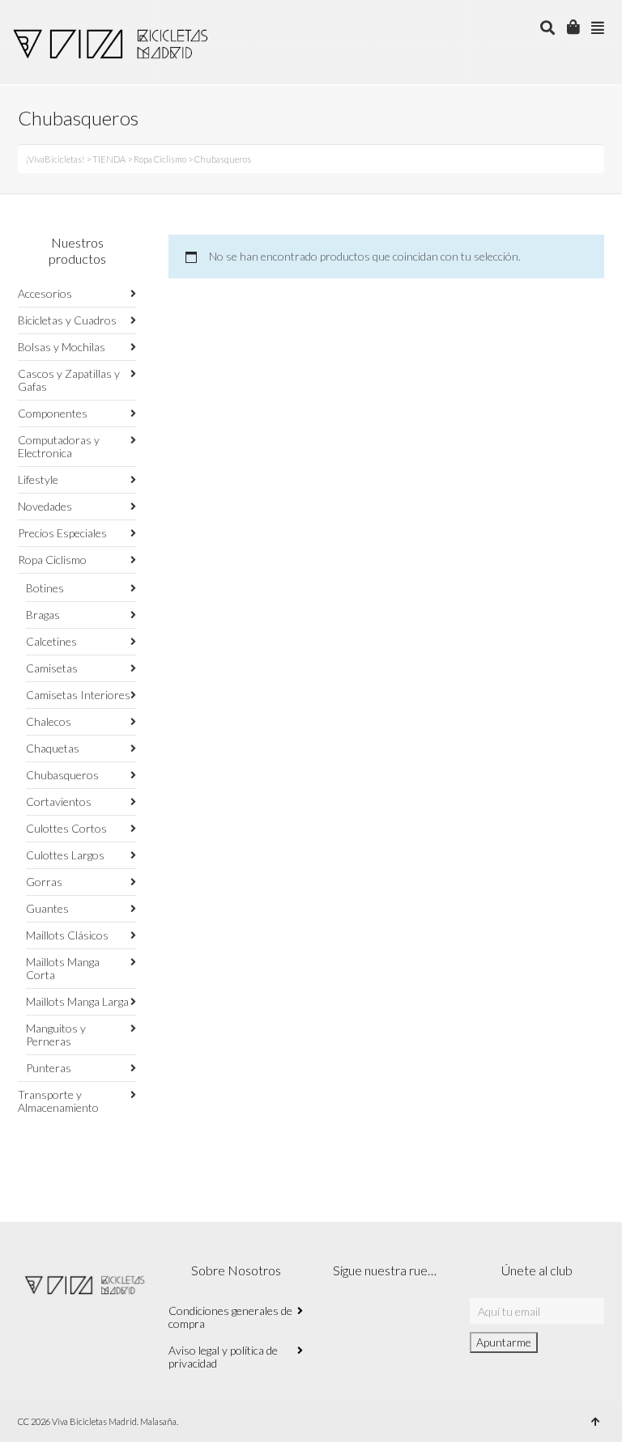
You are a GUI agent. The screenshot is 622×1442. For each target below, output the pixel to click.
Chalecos (48, 721)
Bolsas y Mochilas (61, 347)
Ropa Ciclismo (160, 159)
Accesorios (45, 293)
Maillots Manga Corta (63, 968)
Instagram (332, 1319)
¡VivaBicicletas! (55, 159)
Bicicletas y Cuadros (67, 320)
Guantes (47, 908)
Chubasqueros (62, 775)
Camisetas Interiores (78, 695)
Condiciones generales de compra (230, 1317)
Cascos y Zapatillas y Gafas (69, 380)
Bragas (43, 614)
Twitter (403, 1319)
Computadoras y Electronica (59, 446)
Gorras (44, 882)
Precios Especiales (62, 533)
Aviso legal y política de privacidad (223, 1356)
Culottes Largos (65, 855)
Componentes (52, 413)
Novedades (45, 506)
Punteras (48, 1068)
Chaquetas (52, 748)
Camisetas (52, 668)
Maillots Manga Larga (77, 1001)
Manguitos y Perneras (56, 1034)
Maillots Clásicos (67, 935)
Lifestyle (38, 479)
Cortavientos (59, 801)
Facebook (368, 1319)
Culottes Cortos (66, 828)
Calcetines (51, 641)
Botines (45, 588)
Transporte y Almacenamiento (58, 1101)
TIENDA (109, 159)
